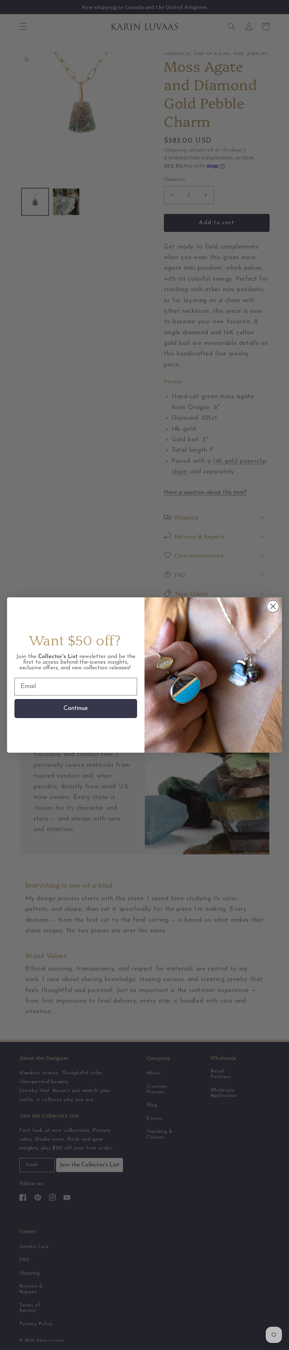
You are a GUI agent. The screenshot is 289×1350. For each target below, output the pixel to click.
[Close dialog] (273, 606)
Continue (75, 708)
